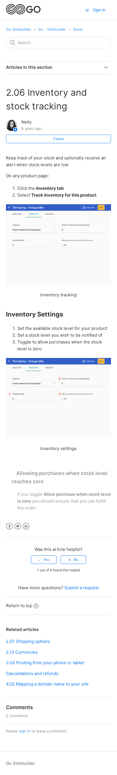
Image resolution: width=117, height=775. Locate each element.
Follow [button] (58, 139)
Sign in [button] (99, 9)
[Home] (23, 13)
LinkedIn (26, 526)
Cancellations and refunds (32, 673)
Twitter (17, 526)
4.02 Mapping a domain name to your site (47, 684)
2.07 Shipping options (28, 641)
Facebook (9, 526)
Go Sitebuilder (18, 29)
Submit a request (81, 587)
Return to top (19, 605)
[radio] (44, 559)
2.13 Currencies (22, 652)
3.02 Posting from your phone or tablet (45, 662)
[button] (87, 10)
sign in (24, 731)
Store (78, 29)
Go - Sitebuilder (52, 29)
